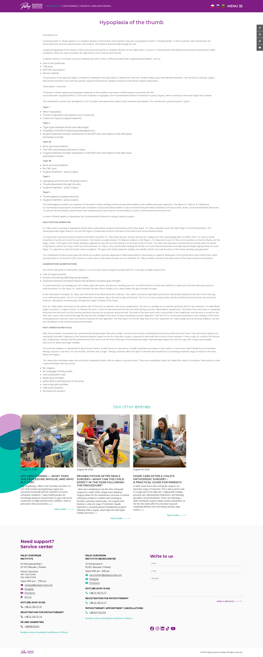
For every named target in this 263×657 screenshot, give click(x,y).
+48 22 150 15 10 (33, 606)
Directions (30, 592)
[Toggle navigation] (235, 6)
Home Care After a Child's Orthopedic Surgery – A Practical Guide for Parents (157, 479)
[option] (212, 6)
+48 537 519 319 (97, 612)
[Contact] (260, 47)
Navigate (29, 588)
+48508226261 (32, 626)
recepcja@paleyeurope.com (39, 585)
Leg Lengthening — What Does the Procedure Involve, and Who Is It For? (47, 479)
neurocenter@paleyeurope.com (105, 575)
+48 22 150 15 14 (33, 616)
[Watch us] (260, 34)
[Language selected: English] (219, 6)
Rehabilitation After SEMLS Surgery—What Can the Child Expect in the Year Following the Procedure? (100, 480)
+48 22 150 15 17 (97, 592)
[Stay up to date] (260, 28)
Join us (28, 596)
